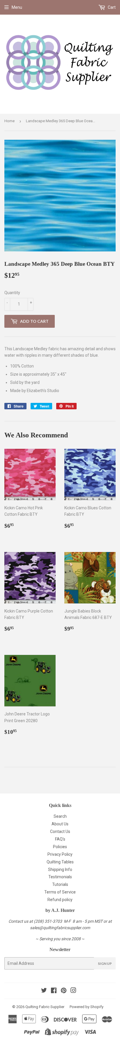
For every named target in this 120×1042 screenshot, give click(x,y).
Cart (111, 7)
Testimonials (60, 876)
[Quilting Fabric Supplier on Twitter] (44, 991)
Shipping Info (60, 869)
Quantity (12, 292)
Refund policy (60, 899)
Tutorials (60, 884)
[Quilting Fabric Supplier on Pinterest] (64, 991)
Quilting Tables (60, 862)
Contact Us (60, 831)
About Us (60, 824)
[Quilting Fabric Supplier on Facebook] (54, 991)
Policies (60, 846)
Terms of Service (60, 892)
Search (60, 816)
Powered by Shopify (86, 1007)
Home (9, 121)
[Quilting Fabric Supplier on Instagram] (73, 991)
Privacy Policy (60, 854)
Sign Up (105, 963)
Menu (17, 7)
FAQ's (60, 839)
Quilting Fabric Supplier (44, 1007)
